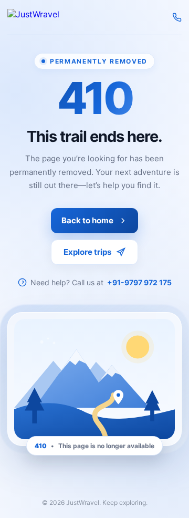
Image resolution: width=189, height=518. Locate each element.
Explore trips (87, 252)
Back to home (87, 220)
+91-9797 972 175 (139, 282)
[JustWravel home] (33, 17)
